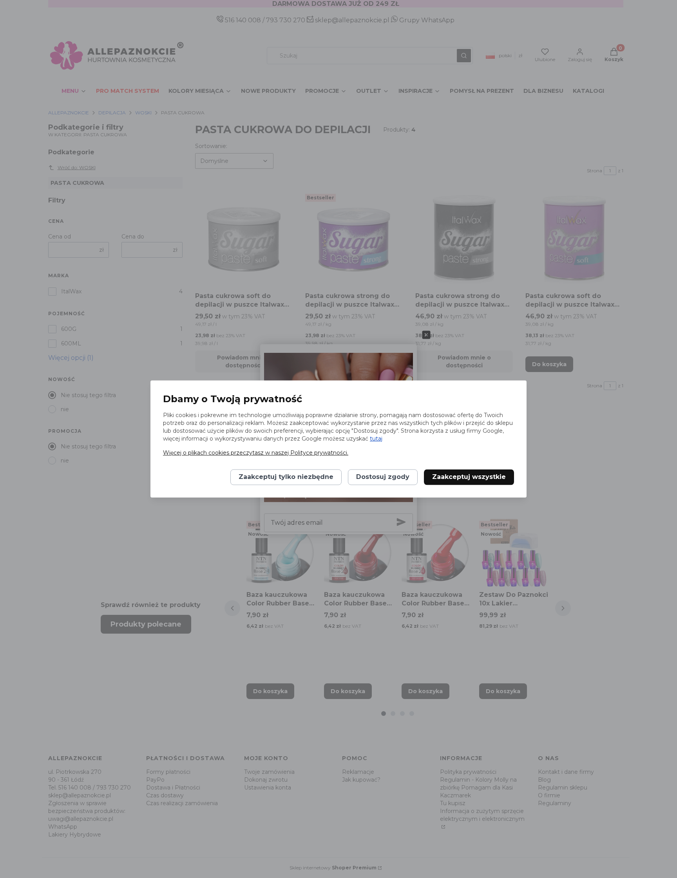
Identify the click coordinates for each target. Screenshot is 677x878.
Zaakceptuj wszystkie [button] (469, 477)
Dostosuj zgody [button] (382, 477)
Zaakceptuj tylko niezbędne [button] (286, 477)
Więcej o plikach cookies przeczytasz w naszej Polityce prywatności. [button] (255, 453)
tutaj (376, 439)
